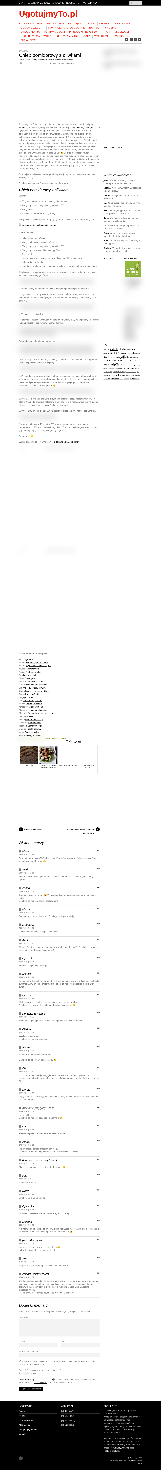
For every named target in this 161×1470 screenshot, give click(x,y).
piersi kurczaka (128, 368)
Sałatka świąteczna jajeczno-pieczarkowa (82, 831)
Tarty (86, 36)
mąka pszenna (123, 365)
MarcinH (27, 851)
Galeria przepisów (39, 3)
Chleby (104, 23)
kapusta (135, 357)
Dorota (21, 60)
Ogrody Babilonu (34, 704)
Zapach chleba (31, 732)
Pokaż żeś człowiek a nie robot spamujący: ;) (40, 1370)
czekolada (130, 353)
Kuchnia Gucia (32, 694)
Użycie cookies (26, 1420)
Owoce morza (30, 32)
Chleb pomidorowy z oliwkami (50, 55)
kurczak (108, 360)
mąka (114, 364)
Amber (22, 127)
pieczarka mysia (32, 1240)
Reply (97, 850)
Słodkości (122, 32)
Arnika (26, 940)
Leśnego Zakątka (85, 127)
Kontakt (22, 1416)
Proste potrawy (33, 729)
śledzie (126, 379)
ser (114, 372)
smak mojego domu (32, 700)
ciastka (127, 349)
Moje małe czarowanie (36, 685)
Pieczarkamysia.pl (34, 719)
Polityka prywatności (28, 1429)
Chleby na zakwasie (39, 60)
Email (64, 1341)
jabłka (118, 357)
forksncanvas (34, 722)
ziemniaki (115, 379)
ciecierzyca (107, 353)
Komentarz (24, 1317)
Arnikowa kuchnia (33, 672)
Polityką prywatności (119, 1448)
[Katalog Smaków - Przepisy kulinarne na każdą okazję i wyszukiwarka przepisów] (133, 332)
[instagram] (135, 39)
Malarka (27, 1221)
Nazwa (22, 1341)
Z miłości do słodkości (36, 710)
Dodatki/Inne (122, 23)
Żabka (26, 888)
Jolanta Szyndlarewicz (35, 1274)
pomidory (56, 60)
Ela (24, 1068)
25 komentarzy (67, 60)
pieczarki (119, 368)
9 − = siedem (27, 1373)
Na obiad (110, 27)
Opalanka (28, 958)
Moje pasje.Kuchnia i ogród (38, 665)
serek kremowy (120, 372)
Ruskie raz (31, 716)
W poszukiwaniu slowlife (34, 688)
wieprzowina (130, 375)
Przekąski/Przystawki (84, 32)
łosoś (121, 379)
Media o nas (24, 1425)
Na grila (94, 27)
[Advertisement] (59, 802)
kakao (130, 357)
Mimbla (26, 974)
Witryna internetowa (28, 1351)
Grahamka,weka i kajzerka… (41, 713)
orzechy (106, 368)
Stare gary (29, 678)
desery (137, 353)
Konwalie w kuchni (34, 707)
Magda (26, 909)
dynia (106, 357)
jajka (124, 357)
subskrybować (40, 1382)
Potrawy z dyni (54, 32)
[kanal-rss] (139, 39)
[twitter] (126, 39)
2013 (67, 1420)
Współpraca (90, 3)
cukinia (122, 353)
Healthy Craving (33, 735)
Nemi (25, 1190)
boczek (107, 349)
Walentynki (102, 36)
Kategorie (58, 3)
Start (22, 3)
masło (132, 360)
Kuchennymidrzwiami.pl (37, 662)
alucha (26, 1047)
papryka (112, 368)
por (105, 372)
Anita (25, 1258)
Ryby (107, 32)
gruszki (112, 357)
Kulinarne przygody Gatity (37, 691)
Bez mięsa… (76, 23)
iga (24, 1126)
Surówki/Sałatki (66, 36)
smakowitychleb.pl (33, 726)
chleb (50, 60)
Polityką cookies (111, 1451)
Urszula (27, 995)
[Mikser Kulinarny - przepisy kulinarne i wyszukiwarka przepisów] (133, 276)
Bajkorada (28, 659)
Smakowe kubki (35, 681)
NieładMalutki (32, 669)
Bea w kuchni (29, 675)
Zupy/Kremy (29, 40)
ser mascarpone (131, 372)
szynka (122, 375)
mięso (139, 361)
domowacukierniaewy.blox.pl (39, 1160)
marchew (125, 361)
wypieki (137, 375)
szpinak (115, 375)
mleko (106, 365)
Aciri (25, 869)
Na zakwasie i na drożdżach (66, 442)
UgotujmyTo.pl (132, 1458)
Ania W (26, 1029)
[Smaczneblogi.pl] (133, 279)
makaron (118, 360)
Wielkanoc (121, 36)
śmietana (134, 378)
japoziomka (27, 697)
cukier (114, 353)
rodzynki (109, 372)
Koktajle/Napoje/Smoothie (66, 27)
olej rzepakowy (134, 365)
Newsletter (73, 3)
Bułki (91, 23)
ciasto (133, 349)
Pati (24, 1175)
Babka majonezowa (31, 829)
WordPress (122, 1461)
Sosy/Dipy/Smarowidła (36, 36)
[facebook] (131, 39)
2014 (67, 1416)
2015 (67, 1411)
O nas (22, 1411)
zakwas (107, 379)
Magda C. (28, 924)
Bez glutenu (55, 23)
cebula (114, 349)
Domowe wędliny (32, 27)
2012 (67, 1425)
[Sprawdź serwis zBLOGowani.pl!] (133, 310)
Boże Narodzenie (30, 23)
